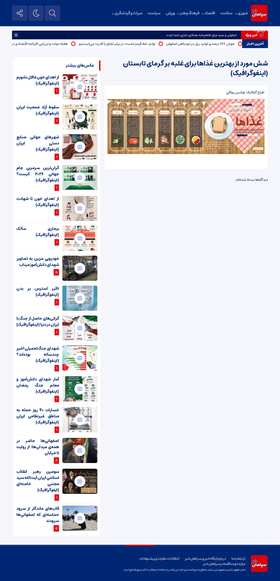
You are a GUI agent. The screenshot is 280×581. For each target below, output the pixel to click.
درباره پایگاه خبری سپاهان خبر (205, 558)
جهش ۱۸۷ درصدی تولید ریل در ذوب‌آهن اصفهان (211, 44)
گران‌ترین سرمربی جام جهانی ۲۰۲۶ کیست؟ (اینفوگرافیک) (37, 174)
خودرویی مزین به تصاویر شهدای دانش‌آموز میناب (37, 262)
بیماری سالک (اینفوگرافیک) (37, 232)
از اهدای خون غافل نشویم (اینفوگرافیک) (37, 80)
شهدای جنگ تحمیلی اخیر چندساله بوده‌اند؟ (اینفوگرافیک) (37, 354)
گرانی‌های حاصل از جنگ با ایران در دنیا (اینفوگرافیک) (37, 322)
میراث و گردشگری (128, 13)
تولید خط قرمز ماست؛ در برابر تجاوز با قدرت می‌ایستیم (127, 44)
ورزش (170, 13)
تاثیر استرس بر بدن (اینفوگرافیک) (37, 292)
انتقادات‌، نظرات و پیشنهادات (159, 558)
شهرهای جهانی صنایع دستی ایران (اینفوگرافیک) (37, 143)
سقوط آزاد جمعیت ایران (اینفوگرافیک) (37, 110)
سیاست (154, 13)
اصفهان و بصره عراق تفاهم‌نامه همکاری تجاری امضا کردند (201, 35)
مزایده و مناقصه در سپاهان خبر (224, 563)
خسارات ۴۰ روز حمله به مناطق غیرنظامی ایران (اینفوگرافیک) (37, 416)
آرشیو (261, 30)
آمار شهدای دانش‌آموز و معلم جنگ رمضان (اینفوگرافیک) (37, 385)
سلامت (226, 13)
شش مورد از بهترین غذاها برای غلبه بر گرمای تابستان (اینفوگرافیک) (195, 68)
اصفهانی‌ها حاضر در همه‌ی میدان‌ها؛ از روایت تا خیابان (37, 447)
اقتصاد (210, 13)
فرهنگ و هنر (189, 13)
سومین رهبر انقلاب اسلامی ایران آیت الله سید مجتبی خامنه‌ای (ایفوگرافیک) (37, 481)
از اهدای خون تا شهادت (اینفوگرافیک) (37, 202)
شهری (243, 13)
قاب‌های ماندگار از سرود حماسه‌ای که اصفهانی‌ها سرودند (37, 515)
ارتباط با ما (238, 558)
